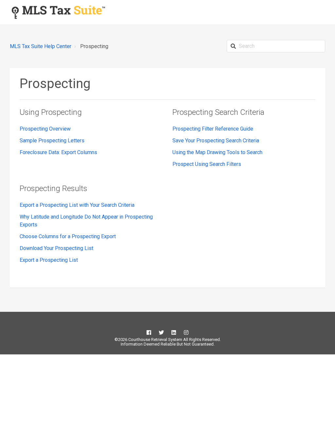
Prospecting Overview (45, 129)
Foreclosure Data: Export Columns (58, 152)
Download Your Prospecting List (56, 248)
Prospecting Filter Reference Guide (212, 129)
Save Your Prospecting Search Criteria (215, 140)
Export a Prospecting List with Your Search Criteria (77, 205)
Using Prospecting (51, 112)
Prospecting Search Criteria (218, 112)
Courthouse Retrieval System (154, 339)
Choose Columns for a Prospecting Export (68, 236)
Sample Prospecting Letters (52, 140)
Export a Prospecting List (49, 260)
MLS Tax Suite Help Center (40, 46)
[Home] (58, 12)
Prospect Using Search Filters (206, 164)
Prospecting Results (53, 188)
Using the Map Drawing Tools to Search (217, 152)
